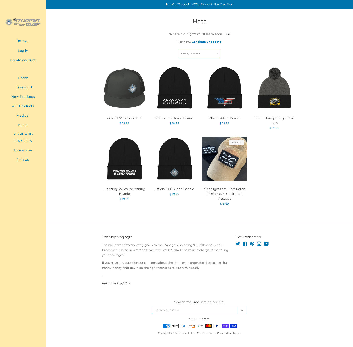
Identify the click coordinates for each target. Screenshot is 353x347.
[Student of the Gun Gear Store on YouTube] (266, 244)
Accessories (23, 150)
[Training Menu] (31, 87)
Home (23, 78)
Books (23, 125)
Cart (24, 41)
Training (23, 87)
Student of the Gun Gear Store (197, 333)
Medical (22, 115)
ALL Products (23, 106)
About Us (205, 318)
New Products (23, 97)
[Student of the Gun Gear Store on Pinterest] (252, 244)
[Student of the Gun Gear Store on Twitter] (238, 244)
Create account (23, 60)
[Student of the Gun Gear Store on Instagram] (259, 244)
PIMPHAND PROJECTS (23, 137)
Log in (23, 51)
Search (192, 318)
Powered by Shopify (229, 333)
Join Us (23, 160)
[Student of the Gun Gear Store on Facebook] (245, 244)
